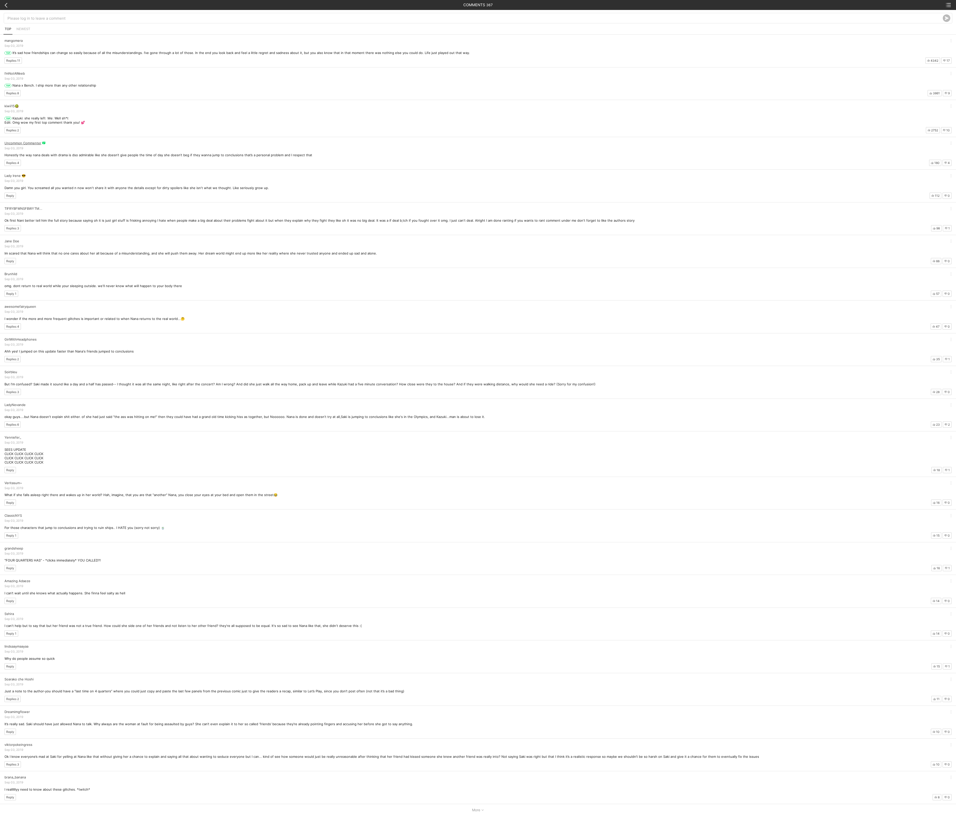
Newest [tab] (23, 29)
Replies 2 (12, 130)
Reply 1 (11, 294)
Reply (10, 196)
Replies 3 (12, 228)
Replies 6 (12, 424)
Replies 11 (13, 60)
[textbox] (475, 18)
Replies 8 (12, 93)
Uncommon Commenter (22, 143)
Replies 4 (12, 163)
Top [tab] (8, 29)
